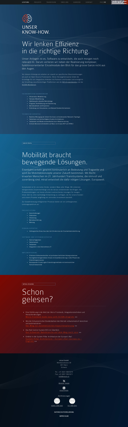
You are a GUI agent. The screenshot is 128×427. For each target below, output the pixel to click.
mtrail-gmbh (64, 390)
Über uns (64, 2)
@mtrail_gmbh (64, 383)
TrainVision (51, 2)
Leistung (25, 2)
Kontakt (89, 2)
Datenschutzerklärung (64, 412)
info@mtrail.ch (64, 376)
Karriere (77, 2)
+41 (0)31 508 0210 (66, 372)
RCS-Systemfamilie (69, 82)
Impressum (64, 416)
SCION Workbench (29, 85)
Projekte (37, 2)
